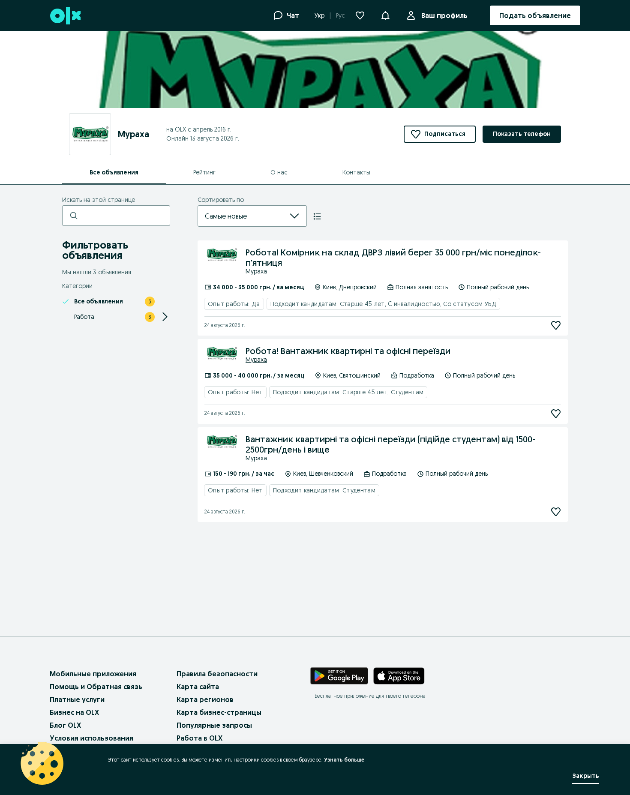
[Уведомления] (385, 15)
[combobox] (242, 216)
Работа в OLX (199, 738)
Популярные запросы (214, 725)
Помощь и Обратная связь (96, 686)
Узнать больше (344, 759)
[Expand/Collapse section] (165, 317)
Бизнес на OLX (74, 712)
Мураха (256, 271)
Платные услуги (77, 699)
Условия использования (91, 738)
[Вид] (317, 216)
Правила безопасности (217, 673)
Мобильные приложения (93, 673)
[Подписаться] (556, 325)
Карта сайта (198, 686)
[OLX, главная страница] (65, 15)
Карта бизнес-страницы (219, 712)
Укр (319, 15)
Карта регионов (205, 699)
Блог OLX (65, 725)
